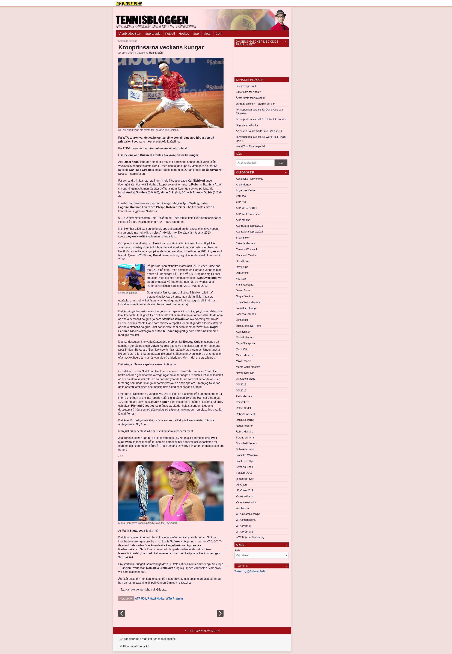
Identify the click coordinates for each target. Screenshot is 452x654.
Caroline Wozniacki (247, 249)
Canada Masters (245, 243)
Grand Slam (243, 290)
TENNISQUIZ (244, 472)
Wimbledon (242, 508)
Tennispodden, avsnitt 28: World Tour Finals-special (261, 138)
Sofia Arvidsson (245, 449)
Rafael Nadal (155, 598)
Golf (218, 33)
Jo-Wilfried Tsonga (246, 308)
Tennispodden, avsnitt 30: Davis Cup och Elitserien (259, 111)
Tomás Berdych (245, 478)
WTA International (246, 519)
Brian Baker (242, 237)
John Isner (242, 319)
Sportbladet (153, 33)
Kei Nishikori (243, 331)
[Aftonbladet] (129, 3)
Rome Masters (244, 431)
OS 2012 (241, 384)
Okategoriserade (245, 378)
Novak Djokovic (245, 372)
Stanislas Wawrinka (247, 455)
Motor (207, 33)
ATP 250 (241, 196)
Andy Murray (243, 184)
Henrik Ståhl (156, 52)
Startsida (123, 40)
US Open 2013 (244, 490)
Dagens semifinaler (247, 125)
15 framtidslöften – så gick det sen (255, 103)
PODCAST (242, 402)
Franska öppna (244, 284)
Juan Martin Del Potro (248, 325)
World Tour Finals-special (250, 146)
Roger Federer (244, 425)
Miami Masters (244, 355)
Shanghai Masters (246, 443)
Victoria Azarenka (246, 502)
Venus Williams (245, 496)
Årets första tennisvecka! (250, 97)
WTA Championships (248, 513)
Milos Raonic (243, 360)
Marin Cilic (242, 349)
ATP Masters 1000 (246, 208)
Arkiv (237, 550)
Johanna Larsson (246, 313)
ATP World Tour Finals (248, 214)
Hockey (184, 33)
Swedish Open (244, 466)
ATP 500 (140, 598)
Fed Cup (241, 278)
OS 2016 (241, 390)
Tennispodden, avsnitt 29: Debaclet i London (261, 119)
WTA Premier (174, 598)
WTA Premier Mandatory (250, 537)
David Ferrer (243, 261)
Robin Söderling (245, 419)
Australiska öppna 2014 (249, 231)
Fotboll (170, 33)
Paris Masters (244, 396)
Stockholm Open (245, 461)
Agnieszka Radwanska (249, 178)
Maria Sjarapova (245, 343)
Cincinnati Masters (246, 255)
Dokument (242, 272)
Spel (196, 33)
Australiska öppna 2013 (249, 225)
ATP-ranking (243, 219)
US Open (241, 484)
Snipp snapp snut (246, 86)
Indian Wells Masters (248, 302)
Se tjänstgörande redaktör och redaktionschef (148, 638)
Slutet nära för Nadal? (248, 91)
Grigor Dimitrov (245, 296)
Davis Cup (242, 266)
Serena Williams (245, 437)
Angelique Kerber (246, 190)
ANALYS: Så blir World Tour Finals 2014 (259, 130)
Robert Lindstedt (245, 413)
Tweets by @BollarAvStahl (249, 571)
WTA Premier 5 (244, 531)
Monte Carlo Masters (248, 366)
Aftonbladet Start (129, 33)
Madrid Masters (245, 337)
